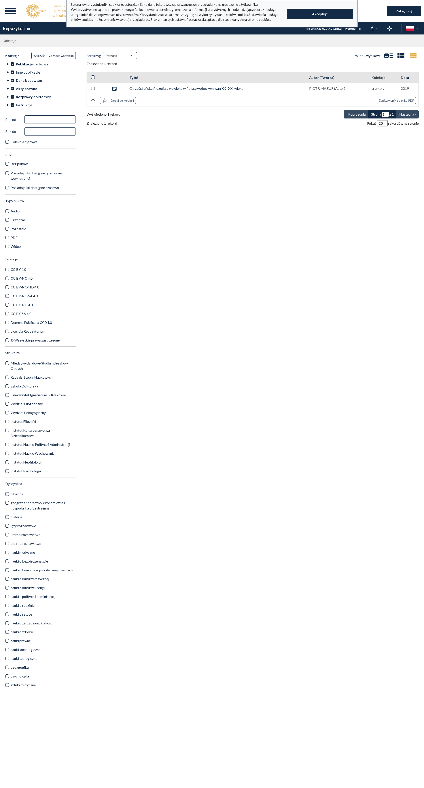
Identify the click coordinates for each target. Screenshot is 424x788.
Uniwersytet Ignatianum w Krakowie (38, 395)
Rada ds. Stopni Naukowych (32, 377)
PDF (14, 237)
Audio (15, 211)
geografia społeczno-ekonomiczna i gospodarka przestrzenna (38, 505)
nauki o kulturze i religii (28, 588)
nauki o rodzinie (22, 605)
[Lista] (388, 55)
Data (405, 77)
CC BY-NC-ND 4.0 (25, 287)
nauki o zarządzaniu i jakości (32, 623)
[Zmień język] (412, 28)
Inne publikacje (28, 72)
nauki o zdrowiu (22, 632)
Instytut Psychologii (26, 471)
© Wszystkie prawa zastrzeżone (35, 340)
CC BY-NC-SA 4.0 (24, 296)
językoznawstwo (23, 526)
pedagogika (20, 667)
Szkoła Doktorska (24, 386)
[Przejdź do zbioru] (114, 88)
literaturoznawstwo (25, 534)
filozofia (17, 494)
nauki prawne (21, 641)
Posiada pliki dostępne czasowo (35, 187)
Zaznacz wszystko (61, 55)
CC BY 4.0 (18, 269)
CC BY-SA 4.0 (21, 313)
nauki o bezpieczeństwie (29, 561)
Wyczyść (39, 55)
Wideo (16, 246)
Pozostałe (18, 229)
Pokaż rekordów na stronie (393, 123)
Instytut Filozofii (23, 421)
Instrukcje (24, 105)
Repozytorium (17, 28)
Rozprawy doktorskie (34, 97)
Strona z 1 (382, 114)
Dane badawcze (29, 80)
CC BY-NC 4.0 (21, 278)
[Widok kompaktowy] (401, 55)
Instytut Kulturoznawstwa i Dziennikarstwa (31, 433)
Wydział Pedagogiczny (28, 412)
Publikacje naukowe (32, 64)
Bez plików (19, 164)
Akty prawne (26, 88)
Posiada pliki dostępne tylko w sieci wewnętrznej (37, 175)
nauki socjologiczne (25, 649)
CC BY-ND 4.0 (22, 305)
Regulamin (353, 28)
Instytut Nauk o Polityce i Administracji (40, 444)
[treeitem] (40, 64)
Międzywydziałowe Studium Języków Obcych (39, 365)
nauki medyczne (23, 552)
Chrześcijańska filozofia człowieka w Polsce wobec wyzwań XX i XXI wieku (186, 88)
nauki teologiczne (24, 658)
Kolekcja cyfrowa (24, 142)
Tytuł (133, 77)
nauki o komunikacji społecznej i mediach (42, 570)
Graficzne (18, 220)
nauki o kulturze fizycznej (30, 579)
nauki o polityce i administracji (33, 596)
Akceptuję (320, 14)
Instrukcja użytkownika (324, 28)
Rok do (10, 131)
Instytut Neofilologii (26, 462)
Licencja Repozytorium (28, 331)
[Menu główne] (11, 11)
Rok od (10, 119)
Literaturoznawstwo (26, 543)
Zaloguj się (404, 11)
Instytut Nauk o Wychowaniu (33, 453)
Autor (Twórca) (321, 77)
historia (16, 517)
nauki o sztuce (21, 614)
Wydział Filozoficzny (27, 404)
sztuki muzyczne (23, 685)
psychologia (20, 676)
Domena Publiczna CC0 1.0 (31, 322)
